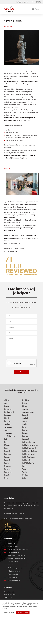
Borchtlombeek (9, 412)
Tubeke (24, 472)
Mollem (24, 403)
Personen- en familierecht (17, 559)
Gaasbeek (7, 424)
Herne (6, 442)
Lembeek (7, 460)
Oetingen (25, 409)
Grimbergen (8, 433)
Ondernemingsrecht (15, 568)
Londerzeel (7, 472)
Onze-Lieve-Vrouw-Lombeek (28, 413)
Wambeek (25, 475)
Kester (6, 448)
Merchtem (25, 400)
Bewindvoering (13, 546)
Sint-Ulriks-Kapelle (28, 463)
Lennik (6, 463)
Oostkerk (25, 418)
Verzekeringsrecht (14, 580)
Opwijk (24, 421)
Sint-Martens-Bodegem (29, 451)
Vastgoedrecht (13, 574)
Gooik (6, 430)
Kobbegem (7, 454)
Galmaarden (8, 427)
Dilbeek (6, 418)
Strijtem (24, 466)
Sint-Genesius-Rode (28, 442)
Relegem (25, 433)
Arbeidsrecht (12, 543)
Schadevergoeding (14, 571)
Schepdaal (25, 439)
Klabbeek (7, 451)
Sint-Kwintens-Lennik (29, 448)
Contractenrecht (13, 552)
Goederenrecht (13, 562)
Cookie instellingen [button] (8, 612)
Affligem (6, 400)
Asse (5, 403)
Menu (37, 9)
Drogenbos (7, 421)
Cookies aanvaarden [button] (22, 612)
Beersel (6, 406)
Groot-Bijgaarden (9, 436)
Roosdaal (25, 436)
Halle (5, 439)
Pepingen (25, 430)
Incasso (10, 565)
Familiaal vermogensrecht (17, 555)
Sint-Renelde (26, 460)
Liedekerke (7, 466)
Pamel (24, 427)
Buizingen (7, 415)
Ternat (24, 469)
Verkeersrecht (12, 577)
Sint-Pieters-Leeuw (28, 457)
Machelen (7, 475)
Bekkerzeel (7, 409)
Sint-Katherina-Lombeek (30, 445)
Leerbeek (7, 457)
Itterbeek (7, 445)
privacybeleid (19, 513)
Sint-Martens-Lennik (28, 454)
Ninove (24, 406)
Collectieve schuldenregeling (18, 549)
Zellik (24, 478)
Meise (6, 478)
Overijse (24, 424)
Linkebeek (7, 469)
